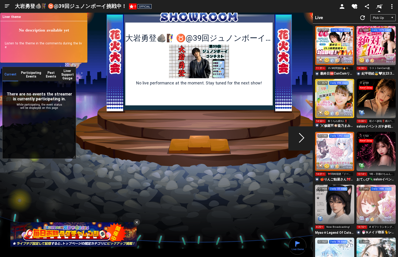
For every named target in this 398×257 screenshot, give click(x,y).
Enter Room (335, 49)
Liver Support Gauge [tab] (67, 74)
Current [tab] (10, 74)
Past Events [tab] (51, 74)
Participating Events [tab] (31, 74)
